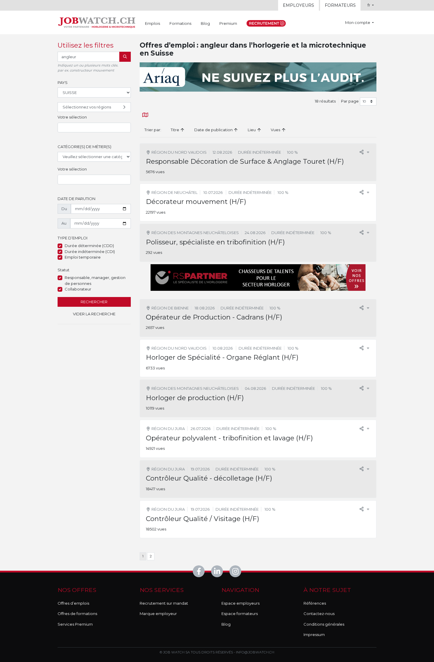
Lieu (252, 129)
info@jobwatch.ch (255, 652)
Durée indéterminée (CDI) (90, 251)
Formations (180, 23)
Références (315, 603)
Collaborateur (78, 289)
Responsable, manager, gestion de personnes (95, 280)
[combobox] (94, 128)
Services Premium (75, 624)
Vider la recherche (94, 313)
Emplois (152, 23)
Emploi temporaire (83, 257)
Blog (205, 23)
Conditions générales (324, 624)
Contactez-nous (319, 613)
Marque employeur (158, 613)
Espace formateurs (239, 613)
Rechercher (94, 301)
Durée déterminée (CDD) (89, 245)
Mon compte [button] (358, 22)
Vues (276, 129)
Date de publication (214, 129)
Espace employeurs (240, 603)
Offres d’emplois (73, 603)
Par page (350, 101)
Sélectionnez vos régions (87, 107)
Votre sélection (72, 117)
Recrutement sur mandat (164, 603)
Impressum (314, 634)
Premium (228, 23)
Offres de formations (77, 613)
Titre (175, 129)
